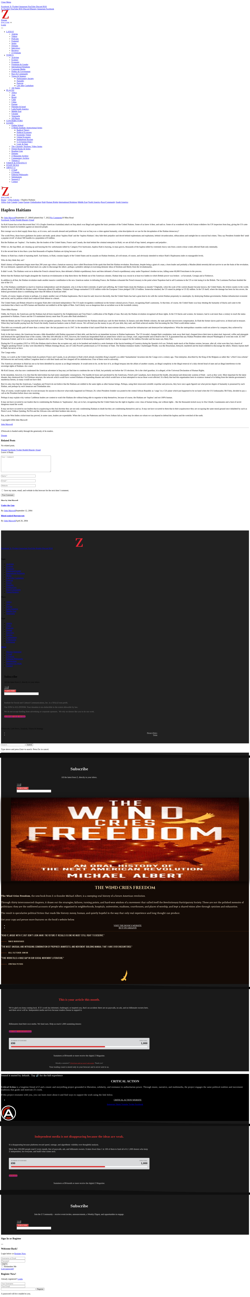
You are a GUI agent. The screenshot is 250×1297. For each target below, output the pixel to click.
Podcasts (15, 39)
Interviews (15, 48)
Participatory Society (25, 78)
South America (122, 202)
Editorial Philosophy (19, 174)
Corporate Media (18, 69)
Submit (29, 745)
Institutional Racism (25, 139)
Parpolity (20, 81)
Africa (14, 92)
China (13, 102)
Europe (14, 104)
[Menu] (2, 186)
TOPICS (10, 55)
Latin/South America (20, 109)
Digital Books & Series (20, 149)
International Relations (20, 67)
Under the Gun (7, 505)
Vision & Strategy (18, 76)
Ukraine (14, 114)
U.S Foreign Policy (25, 142)
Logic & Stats (22, 144)
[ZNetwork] (5, 18)
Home (3, 200)
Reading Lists (17, 151)
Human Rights (52, 202)
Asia (13, 95)
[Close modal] (2, 1244)
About (3, 647)
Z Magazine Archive (19, 156)
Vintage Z (15, 160)
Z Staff (14, 170)
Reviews (15, 50)
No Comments (56, 218)
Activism (15, 57)
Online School (17, 125)
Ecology (14, 60)
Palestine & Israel (18, 107)
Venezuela (15, 116)
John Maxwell (10, 218)
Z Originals (16, 53)
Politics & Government (20, 71)
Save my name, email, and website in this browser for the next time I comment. (36, 490)
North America (94, 202)
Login (20, 1279)
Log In (4, 1264)
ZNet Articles (13, 200)
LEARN (9, 123)
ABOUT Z (10, 167)
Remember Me (10, 1266)
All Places (15, 118)
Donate (4, 20)
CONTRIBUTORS (14, 121)
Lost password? (7, 1269)
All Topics (15, 88)
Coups (20, 202)
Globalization (35, 202)
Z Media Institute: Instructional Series (26, 128)
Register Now (20, 1253)
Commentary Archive (20, 158)
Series (13, 43)
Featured (15, 41)
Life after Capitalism (25, 85)
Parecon (20, 83)
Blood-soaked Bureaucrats (12, 516)
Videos (14, 36)
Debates (14, 46)
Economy (15, 62)
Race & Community (19, 74)
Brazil (13, 97)
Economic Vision (24, 135)
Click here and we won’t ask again (82, 1063)
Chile (13, 100)
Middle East (16, 111)
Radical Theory (23, 130)
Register (40, 1289)
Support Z (15, 179)
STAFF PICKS (12, 165)
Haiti (44, 202)
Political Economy (24, 132)
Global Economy (24, 137)
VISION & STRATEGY (16, 163)
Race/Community (108, 202)
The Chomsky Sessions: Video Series (26, 146)
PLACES (10, 90)
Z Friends (15, 172)
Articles (14, 34)
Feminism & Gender (19, 64)
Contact (14, 182)
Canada (14, 202)
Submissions (16, 177)
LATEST (10, 32)
